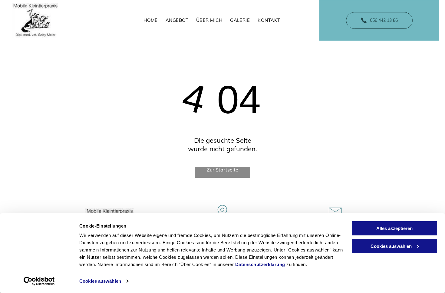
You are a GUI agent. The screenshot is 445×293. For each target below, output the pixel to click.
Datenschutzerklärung (260, 264)
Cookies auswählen (100, 281)
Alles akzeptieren (394, 228)
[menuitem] (151, 20)
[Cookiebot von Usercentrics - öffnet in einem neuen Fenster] (39, 281)
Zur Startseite (222, 170)
